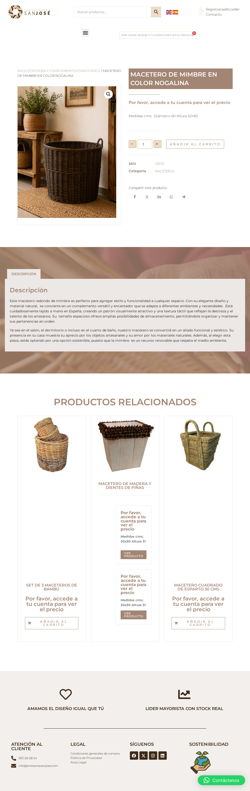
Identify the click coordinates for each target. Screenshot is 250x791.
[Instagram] (153, 755)
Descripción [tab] (23, 274)
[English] (169, 12)
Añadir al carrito (195, 144)
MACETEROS (90, 71)
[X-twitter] (143, 755)
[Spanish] (175, 12)
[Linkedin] (162, 755)
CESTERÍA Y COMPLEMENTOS (54, 71)
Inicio (22, 71)
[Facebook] (134, 755)
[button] (85, 33)
